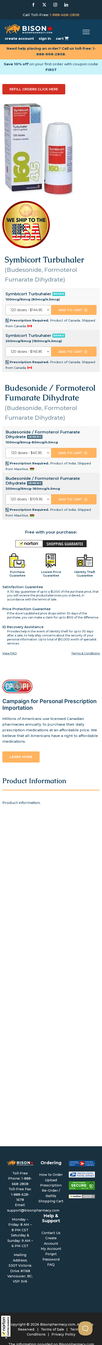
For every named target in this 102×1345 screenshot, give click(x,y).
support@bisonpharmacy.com (33, 1210)
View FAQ (9, 653)
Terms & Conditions (85, 653)
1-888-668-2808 (64, 15)
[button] (6, 1327)
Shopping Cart (50, 1201)
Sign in (45, 38)
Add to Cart (70, 310)
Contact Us (51, 1233)
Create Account (19, 38)
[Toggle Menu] (86, 32)
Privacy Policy (63, 1334)
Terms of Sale (52, 1329)
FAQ (51, 1264)
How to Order (51, 1175)
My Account (51, 1249)
